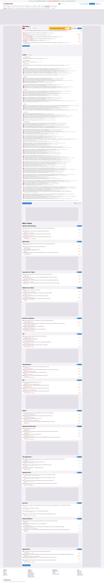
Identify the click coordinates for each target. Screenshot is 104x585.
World (14, 6)
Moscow (25, 423)
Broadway (33, 371)
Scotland (25, 300)
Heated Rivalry (30, 297)
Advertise (54, 572)
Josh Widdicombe (27, 238)
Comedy (28, 43)
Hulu (29, 436)
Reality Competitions (11, 8)
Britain (30, 294)
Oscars (25, 37)
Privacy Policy (79, 571)
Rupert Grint (26, 371)
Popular (29, 28)
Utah (25, 476)
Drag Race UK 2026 (27, 328)
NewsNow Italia (30, 575)
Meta (28, 417)
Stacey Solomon (18, 8)
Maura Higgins (30, 374)
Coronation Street (26, 553)
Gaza (17, 6)
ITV (24, 35)
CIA (27, 423)
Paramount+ (32, 325)
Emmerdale (26, 235)
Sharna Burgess (26, 430)
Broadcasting (28, 35)
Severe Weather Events (32, 414)
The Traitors (33, 515)
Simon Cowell (26, 276)
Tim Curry (25, 368)
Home (4, 6)
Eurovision (25, 41)
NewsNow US (30, 572)
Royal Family (37, 556)
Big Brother (24, 8)
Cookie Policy (79, 572)
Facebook (25, 417)
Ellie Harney (26, 39)
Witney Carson (26, 433)
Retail (31, 35)
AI (31, 6)
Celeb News (31, 39)
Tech (52, 6)
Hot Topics (8, 6)
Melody (25, 251)
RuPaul (25, 322)
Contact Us (5, 573)
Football (39, 6)
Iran (23, 6)
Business (35, 6)
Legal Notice (79, 573)
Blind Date (25, 374)
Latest (26, 28)
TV (28, 39)
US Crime (31, 37)
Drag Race (25, 325)
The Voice (5, 8)
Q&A (34, 328)
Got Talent (25, 294)
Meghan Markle (26, 384)
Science (55, 6)
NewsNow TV (5, 575)
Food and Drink (30, 485)
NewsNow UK (30, 571)
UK (11, 6)
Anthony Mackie (26, 377)
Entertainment (47, 6)
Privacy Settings (80, 575)
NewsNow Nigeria (31, 573)
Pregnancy (25, 466)
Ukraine (20, 6)
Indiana (25, 482)
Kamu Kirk (25, 248)
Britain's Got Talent (46, 8)
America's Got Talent (38, 8)
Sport (42, 6)
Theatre (25, 43)
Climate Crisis (27, 6)
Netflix (25, 346)
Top (23, 28)
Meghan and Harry (36, 384)
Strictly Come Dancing (30, 8)
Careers (53, 573)
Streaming (32, 346)
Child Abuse (28, 346)
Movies (28, 37)
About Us (4, 572)
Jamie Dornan (32, 377)
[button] (35, 28)
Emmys (25, 515)
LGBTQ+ (29, 248)
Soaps (33, 235)
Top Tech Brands (32, 417)
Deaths (29, 368)
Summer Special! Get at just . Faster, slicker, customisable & (51, 1)
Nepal (27, 414)
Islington (25, 469)
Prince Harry (31, 384)
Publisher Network (55, 571)
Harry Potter (30, 371)
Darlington (28, 322)
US (29, 423)
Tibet (25, 414)
